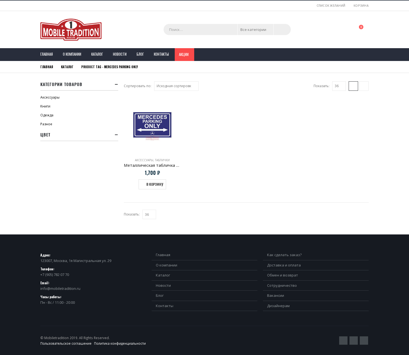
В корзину (154, 184)
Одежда (46, 115)
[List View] (364, 86)
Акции (184, 54)
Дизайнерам (278, 305)
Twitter (343, 340)
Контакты (161, 54)
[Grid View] (353, 86)
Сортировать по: (137, 86)
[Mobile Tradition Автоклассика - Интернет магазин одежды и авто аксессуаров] (71, 30)
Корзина (361, 6)
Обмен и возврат (282, 275)
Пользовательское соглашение (66, 343)
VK (364, 340)
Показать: (321, 86)
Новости (120, 54)
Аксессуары (144, 160)
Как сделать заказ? (284, 254)
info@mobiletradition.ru (60, 288)
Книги (45, 106)
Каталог (97, 54)
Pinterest (353, 340)
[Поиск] (282, 29)
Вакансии (275, 295)
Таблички (162, 160)
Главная (46, 54)
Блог (140, 54)
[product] (152, 124)
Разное (46, 124)
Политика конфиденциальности (120, 343)
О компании (72, 54)
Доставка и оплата (284, 265)
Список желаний (331, 6)
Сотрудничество (282, 285)
